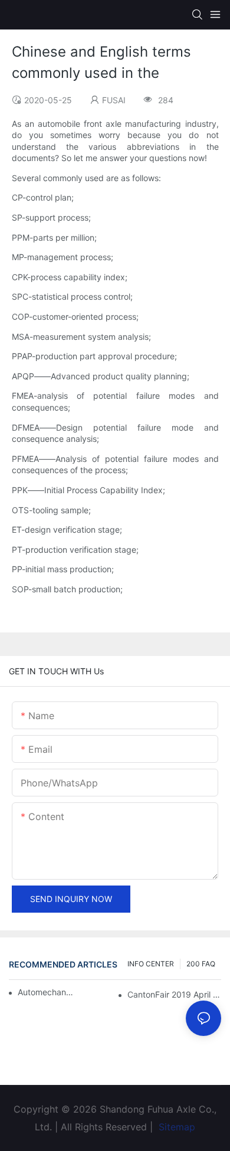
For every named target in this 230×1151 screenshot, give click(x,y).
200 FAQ (200, 963)
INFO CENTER (150, 963)
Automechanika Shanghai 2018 (45, 992)
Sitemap (175, 1127)
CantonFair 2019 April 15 (174, 994)
